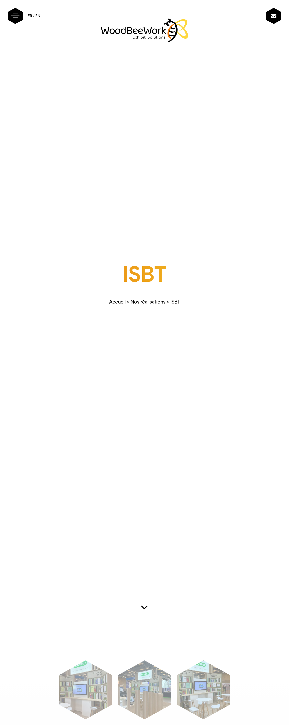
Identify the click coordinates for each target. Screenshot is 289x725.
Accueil (117, 302)
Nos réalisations (148, 302)
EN (37, 15)
